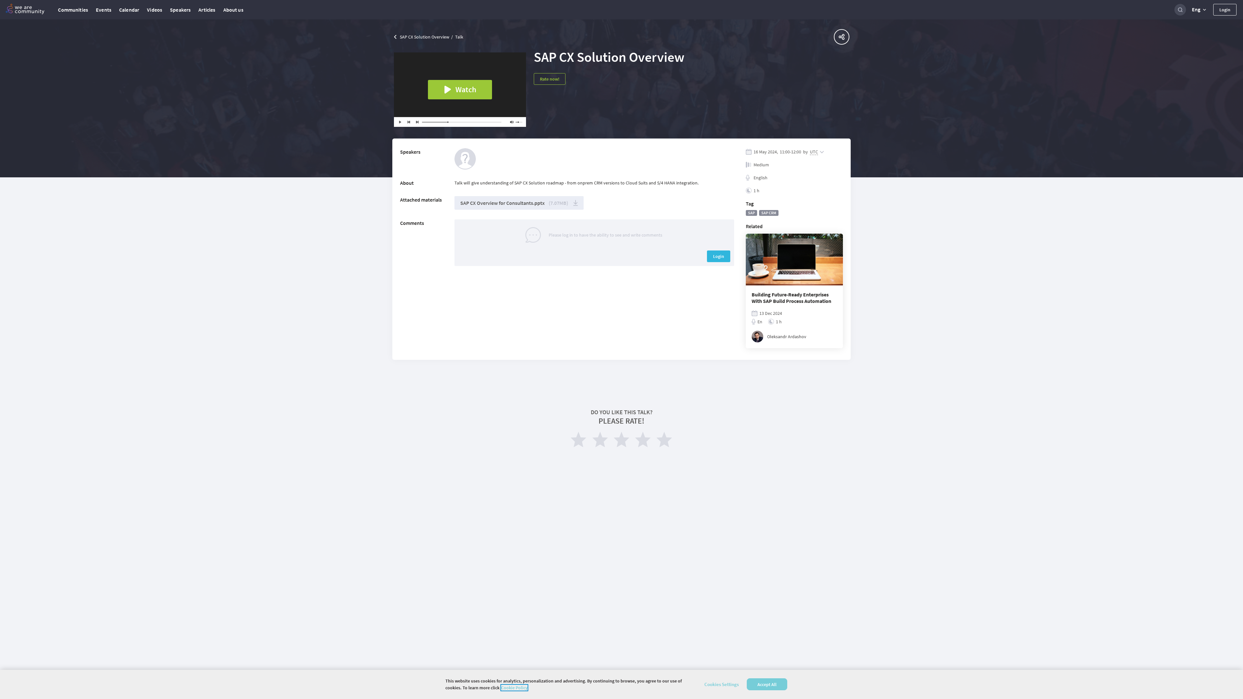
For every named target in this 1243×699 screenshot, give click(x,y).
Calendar (129, 9)
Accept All (767, 684)
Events (103, 9)
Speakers (180, 9)
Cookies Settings (721, 684)
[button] (1199, 9)
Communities (73, 9)
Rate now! (549, 79)
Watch (465, 89)
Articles (206, 9)
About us (233, 9)
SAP (751, 212)
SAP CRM (768, 212)
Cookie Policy (514, 688)
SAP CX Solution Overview (424, 37)
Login (1224, 10)
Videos (154, 9)
